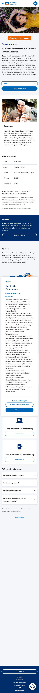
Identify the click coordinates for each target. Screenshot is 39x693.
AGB (19, 688)
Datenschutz (19, 680)
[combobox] (19, 83)
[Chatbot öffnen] (32, 686)
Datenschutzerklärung (12, 293)
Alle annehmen (19, 410)
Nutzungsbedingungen (19, 682)
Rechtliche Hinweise (19, 685)
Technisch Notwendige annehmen (19, 404)
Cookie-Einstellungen (19, 401)
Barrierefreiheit (19, 690)
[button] (19, 475)
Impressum (19, 677)
